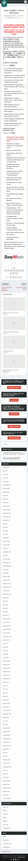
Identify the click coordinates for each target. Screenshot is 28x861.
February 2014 (6, 781)
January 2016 (6, 731)
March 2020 (6, 573)
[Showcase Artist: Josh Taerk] (14, 304)
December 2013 (6, 788)
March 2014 (6, 777)
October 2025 (6, 488)
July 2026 (5, 471)
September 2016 (7, 714)
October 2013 (6, 791)
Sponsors (5, 821)
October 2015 (6, 742)
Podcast (5, 817)
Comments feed (7, 843)
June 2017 (5, 689)
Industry (5, 810)
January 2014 (6, 784)
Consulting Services (8, 351)
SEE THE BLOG (14, 438)
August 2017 (6, 682)
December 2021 (6, 562)
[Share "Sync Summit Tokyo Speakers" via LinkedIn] (19, 270)
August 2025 (6, 492)
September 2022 (7, 552)
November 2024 (7, 513)
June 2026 (5, 474)
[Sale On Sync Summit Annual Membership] (14, 361)
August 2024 (6, 520)
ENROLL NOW (14, 426)
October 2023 (6, 545)
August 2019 (6, 597)
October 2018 (6, 633)
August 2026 (6, 467)
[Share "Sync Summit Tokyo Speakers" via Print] (16, 273)
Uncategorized (9, 18)
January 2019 (6, 622)
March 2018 (6, 657)
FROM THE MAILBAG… (12, 458)
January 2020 (6, 580)
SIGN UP (14, 400)
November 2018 (7, 629)
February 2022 (6, 559)
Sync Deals (5, 824)
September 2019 (7, 594)
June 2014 (5, 774)
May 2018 (5, 650)
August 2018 (6, 640)
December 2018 (6, 626)
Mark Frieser (12, 16)
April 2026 (5, 478)
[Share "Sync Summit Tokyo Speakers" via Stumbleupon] (11, 273)
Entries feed (6, 840)
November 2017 (7, 671)
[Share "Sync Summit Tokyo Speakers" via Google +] (11, 270)
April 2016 (5, 724)
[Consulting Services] (14, 342)
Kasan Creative (21, 857)
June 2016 (5, 721)
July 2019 (5, 601)
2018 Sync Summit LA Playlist (10, 332)
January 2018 (6, 664)
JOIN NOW (14, 414)
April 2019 (5, 611)
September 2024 (7, 516)
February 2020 (6, 576)
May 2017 (5, 692)
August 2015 (6, 749)
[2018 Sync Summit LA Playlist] (14, 323)
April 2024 (5, 534)
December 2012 (6, 798)
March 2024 (6, 537)
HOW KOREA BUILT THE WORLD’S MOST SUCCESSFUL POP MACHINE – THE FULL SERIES (14, 453)
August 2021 (6, 569)
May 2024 (5, 530)
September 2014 (7, 766)
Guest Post (5, 807)
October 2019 (6, 590)
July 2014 (5, 770)
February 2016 (6, 728)
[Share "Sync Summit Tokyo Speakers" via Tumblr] (14, 270)
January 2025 (6, 506)
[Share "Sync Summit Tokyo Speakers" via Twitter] (8, 270)
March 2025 (6, 502)
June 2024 (5, 527)
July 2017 (5, 685)
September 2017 (7, 678)
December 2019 (6, 583)
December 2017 (6, 668)
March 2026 (6, 481)
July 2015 (5, 752)
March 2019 (6, 615)
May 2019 (5, 608)
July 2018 (5, 643)
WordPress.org (6, 847)
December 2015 (6, 735)
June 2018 (5, 647)
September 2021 (7, 566)
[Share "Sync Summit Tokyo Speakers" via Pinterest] (16, 270)
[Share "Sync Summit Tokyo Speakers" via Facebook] (5, 270)
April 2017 (5, 696)
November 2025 (7, 485)
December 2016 (6, 710)
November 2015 (7, 738)
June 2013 (5, 795)
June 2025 (5, 495)
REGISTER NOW (14, 387)
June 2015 (5, 756)
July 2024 (5, 523)
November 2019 (7, 587)
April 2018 (5, 654)
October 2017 (6, 675)
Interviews (5, 814)
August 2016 (6, 717)
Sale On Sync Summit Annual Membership (10, 370)
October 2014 (6, 763)
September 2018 (7, 636)
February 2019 (6, 619)
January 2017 (6, 707)
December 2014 (6, 759)
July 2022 (5, 555)
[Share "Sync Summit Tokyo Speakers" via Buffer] (22, 270)
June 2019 (5, 604)
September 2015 (7, 745)
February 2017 (6, 703)
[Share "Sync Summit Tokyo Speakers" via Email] (14, 273)
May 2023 (5, 548)
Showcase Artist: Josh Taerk (10, 312)
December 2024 (6, 509)
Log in (4, 836)
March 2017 (6, 700)
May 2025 (5, 499)
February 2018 (6, 661)
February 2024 (6, 541)
